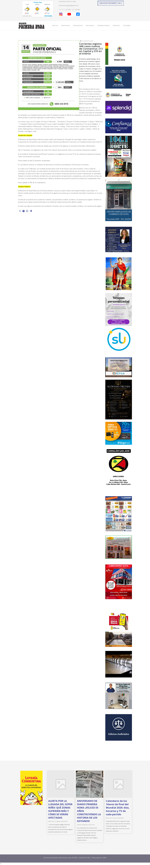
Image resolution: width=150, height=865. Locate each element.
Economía (126, 25)
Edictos (55, 25)
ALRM (104, 858)
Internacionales (103, 25)
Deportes (116, 25)
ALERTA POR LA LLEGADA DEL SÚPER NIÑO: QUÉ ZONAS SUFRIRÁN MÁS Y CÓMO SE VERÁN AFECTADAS (60, 809)
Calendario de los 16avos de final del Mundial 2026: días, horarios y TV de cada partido (117, 807)
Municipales (65, 25)
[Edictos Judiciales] (118, 727)
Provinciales (78, 25)
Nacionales (90, 25)
